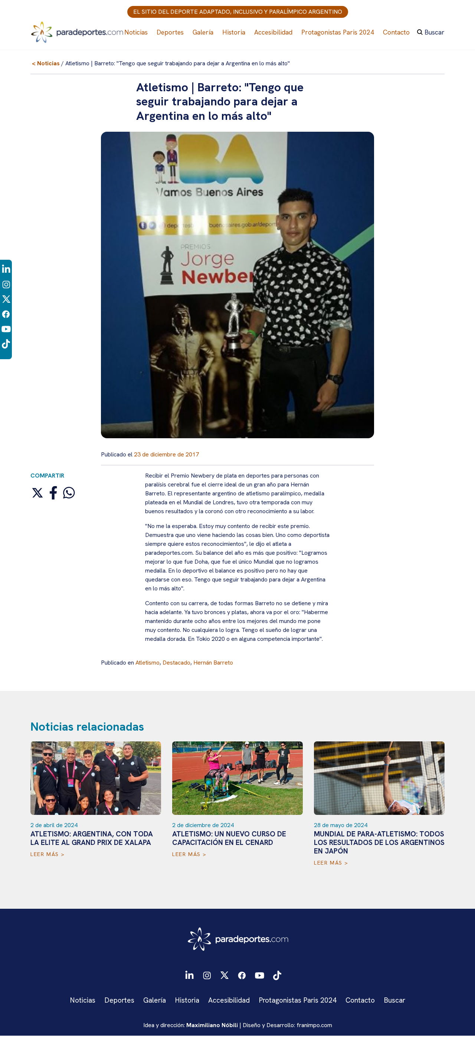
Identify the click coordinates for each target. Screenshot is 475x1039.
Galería (203, 32)
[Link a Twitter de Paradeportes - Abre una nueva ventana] (6, 299)
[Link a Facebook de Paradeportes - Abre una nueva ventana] (6, 314)
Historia (233, 32)
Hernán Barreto (213, 662)
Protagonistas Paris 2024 (337, 32)
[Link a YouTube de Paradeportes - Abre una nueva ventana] (6, 328)
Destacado (176, 662)
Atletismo (147, 662)
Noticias (136, 32)
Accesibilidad (273, 32)
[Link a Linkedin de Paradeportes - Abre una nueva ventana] (6, 269)
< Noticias (46, 63)
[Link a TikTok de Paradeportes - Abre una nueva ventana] (6, 343)
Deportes (170, 32)
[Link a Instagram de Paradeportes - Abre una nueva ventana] (6, 284)
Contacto (396, 32)
